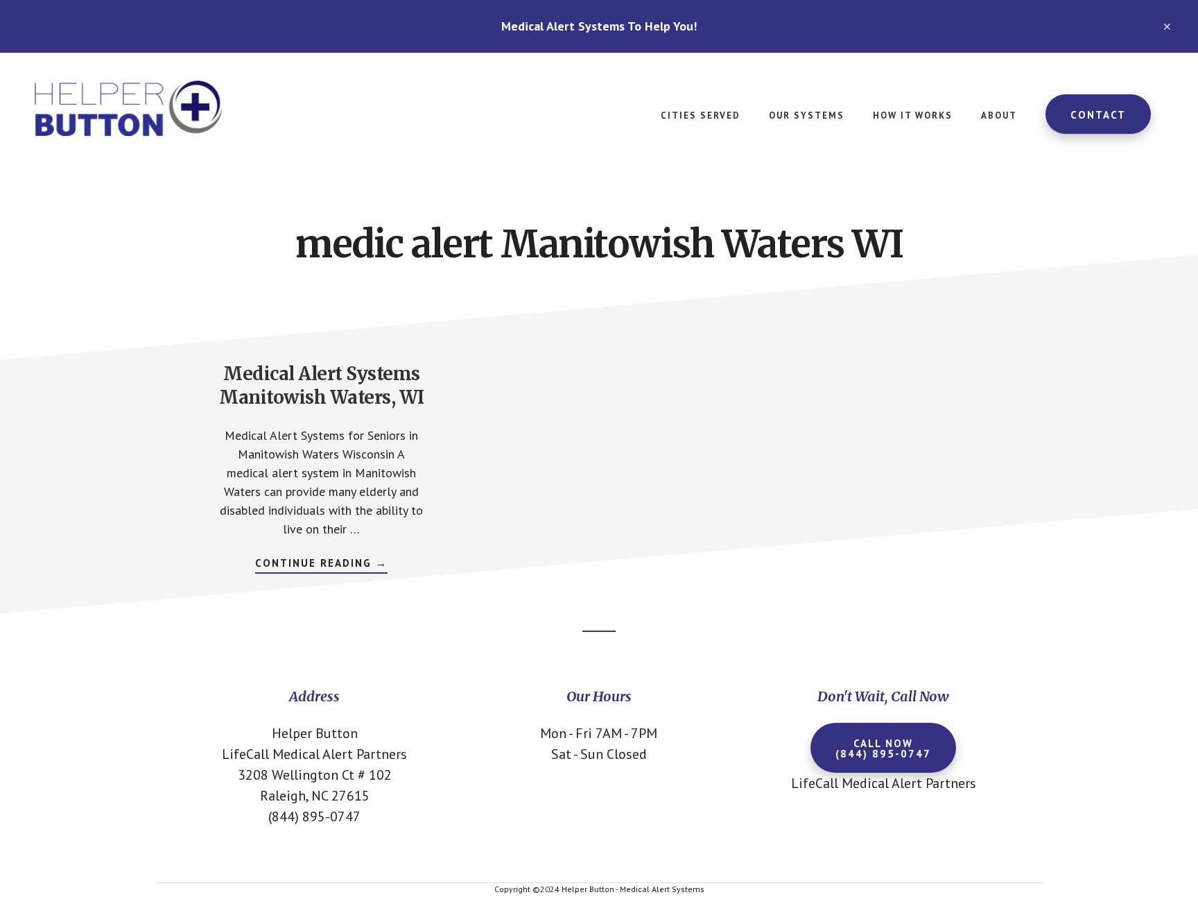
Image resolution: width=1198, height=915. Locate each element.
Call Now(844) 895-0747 (883, 748)
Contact (1098, 114)
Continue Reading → (321, 565)
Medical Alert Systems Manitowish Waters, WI (321, 385)
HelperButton (139, 108)
